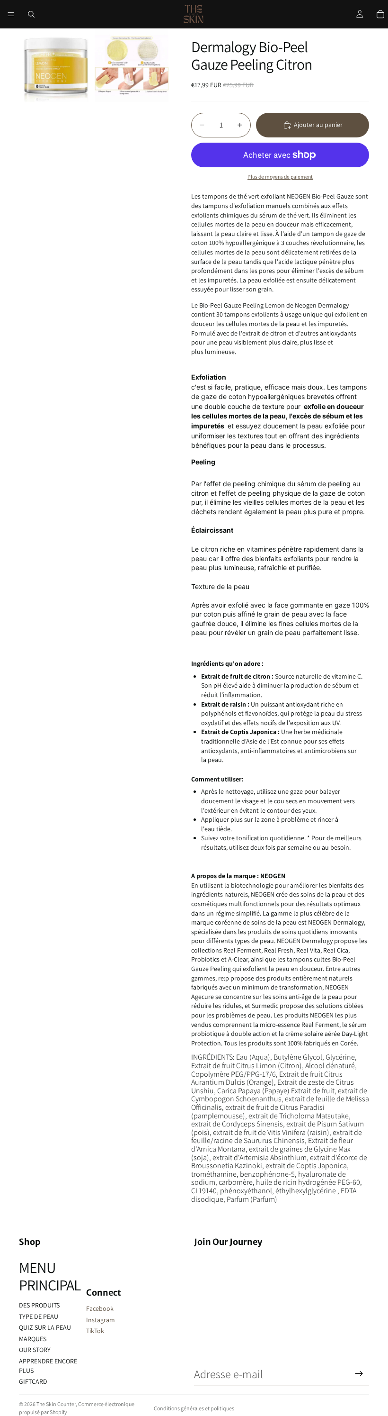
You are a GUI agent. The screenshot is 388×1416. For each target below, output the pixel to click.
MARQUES (32, 1338)
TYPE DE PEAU (38, 1316)
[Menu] (11, 14)
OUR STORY (35, 1349)
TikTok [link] (95, 1330)
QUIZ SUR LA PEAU (45, 1327)
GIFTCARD (33, 1381)
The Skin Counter (56, 1403)
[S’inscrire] (359, 1374)
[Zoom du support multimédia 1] (56, 65)
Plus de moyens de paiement (280, 176)
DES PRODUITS (39, 1305)
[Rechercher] (31, 14)
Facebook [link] (100, 1308)
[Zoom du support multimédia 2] (131, 65)
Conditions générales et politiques (194, 1408)
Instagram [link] (100, 1320)
